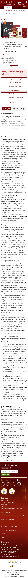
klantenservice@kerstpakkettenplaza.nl (12, 508)
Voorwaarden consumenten (11, 576)
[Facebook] (3, 484)
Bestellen (15, 109)
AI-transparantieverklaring (8, 530)
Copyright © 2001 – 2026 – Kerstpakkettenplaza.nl (13, 570)
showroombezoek (6, 191)
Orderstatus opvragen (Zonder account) (12, 516)
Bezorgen (22, 109)
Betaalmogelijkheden (7, 457)
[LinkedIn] (8, 484)
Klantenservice (5, 523)
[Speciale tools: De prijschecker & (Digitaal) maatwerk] (23, 6)
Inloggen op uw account (8, 519)
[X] (13, 484)
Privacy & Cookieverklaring (13, 572)
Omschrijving (6, 109)
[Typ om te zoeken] (11, 7)
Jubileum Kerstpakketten (14, 215)
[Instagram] (19, 484)
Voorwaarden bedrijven (13, 574)
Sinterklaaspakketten (7, 218)
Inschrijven (5, 474)
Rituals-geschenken (19, 216)
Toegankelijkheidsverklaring (9, 526)
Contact (3, 537)
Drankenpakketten (7, 216)
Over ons (3, 534)
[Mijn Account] (22, 6)
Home (10, 13)
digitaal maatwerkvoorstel (15, 193)
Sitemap (21, 576)
